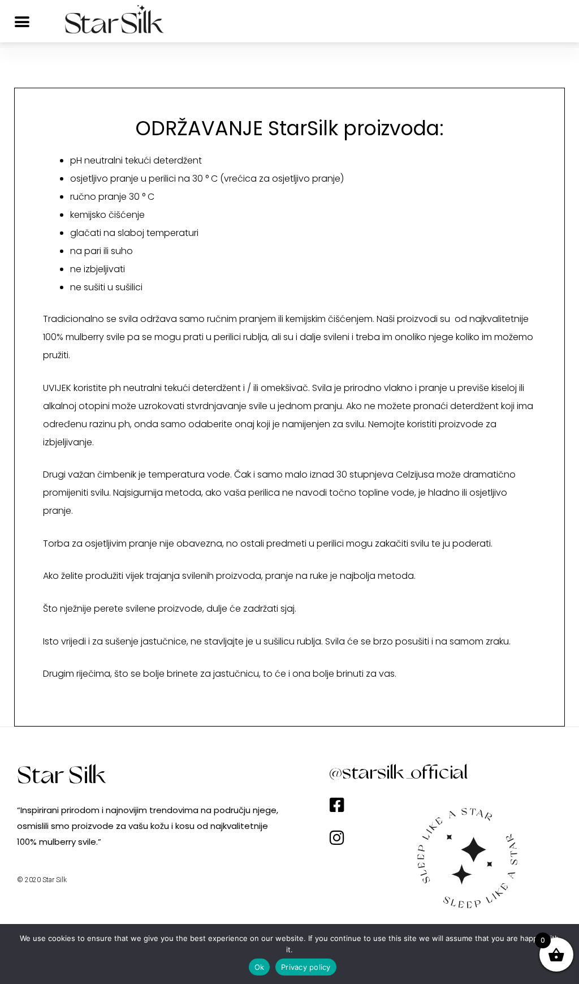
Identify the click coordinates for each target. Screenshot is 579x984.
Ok (259, 967)
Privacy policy (306, 967)
